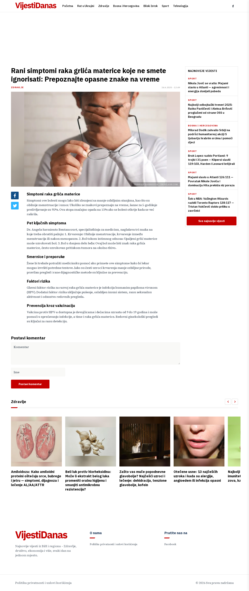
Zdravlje (103, 6)
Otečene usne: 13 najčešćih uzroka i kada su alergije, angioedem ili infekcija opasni (197, 476)
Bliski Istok (150, 6)
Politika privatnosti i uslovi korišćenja (113, 544)
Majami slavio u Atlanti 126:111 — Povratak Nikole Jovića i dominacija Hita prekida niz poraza (211, 181)
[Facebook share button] (15, 195)
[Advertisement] (124, 37)
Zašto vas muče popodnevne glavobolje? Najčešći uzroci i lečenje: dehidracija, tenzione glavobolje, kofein (143, 478)
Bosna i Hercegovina (126, 6)
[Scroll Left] (228, 402)
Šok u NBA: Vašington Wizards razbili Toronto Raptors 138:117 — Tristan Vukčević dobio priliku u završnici (211, 205)
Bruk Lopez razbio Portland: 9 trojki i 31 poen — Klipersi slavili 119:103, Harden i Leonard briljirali (211, 160)
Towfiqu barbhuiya (146, 184)
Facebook (170, 544)
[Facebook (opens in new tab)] (233, 6)
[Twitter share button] (15, 205)
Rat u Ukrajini (85, 6)
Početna (67, 6)
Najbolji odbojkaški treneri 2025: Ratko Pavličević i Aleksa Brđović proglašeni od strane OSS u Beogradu (210, 110)
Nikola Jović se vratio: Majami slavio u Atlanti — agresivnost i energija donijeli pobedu (208, 87)
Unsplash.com (169, 184)
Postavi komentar (30, 384)
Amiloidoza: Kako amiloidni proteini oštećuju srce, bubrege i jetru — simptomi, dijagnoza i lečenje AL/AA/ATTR (36, 478)
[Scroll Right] (235, 402)
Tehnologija (180, 6)
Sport (165, 6)
